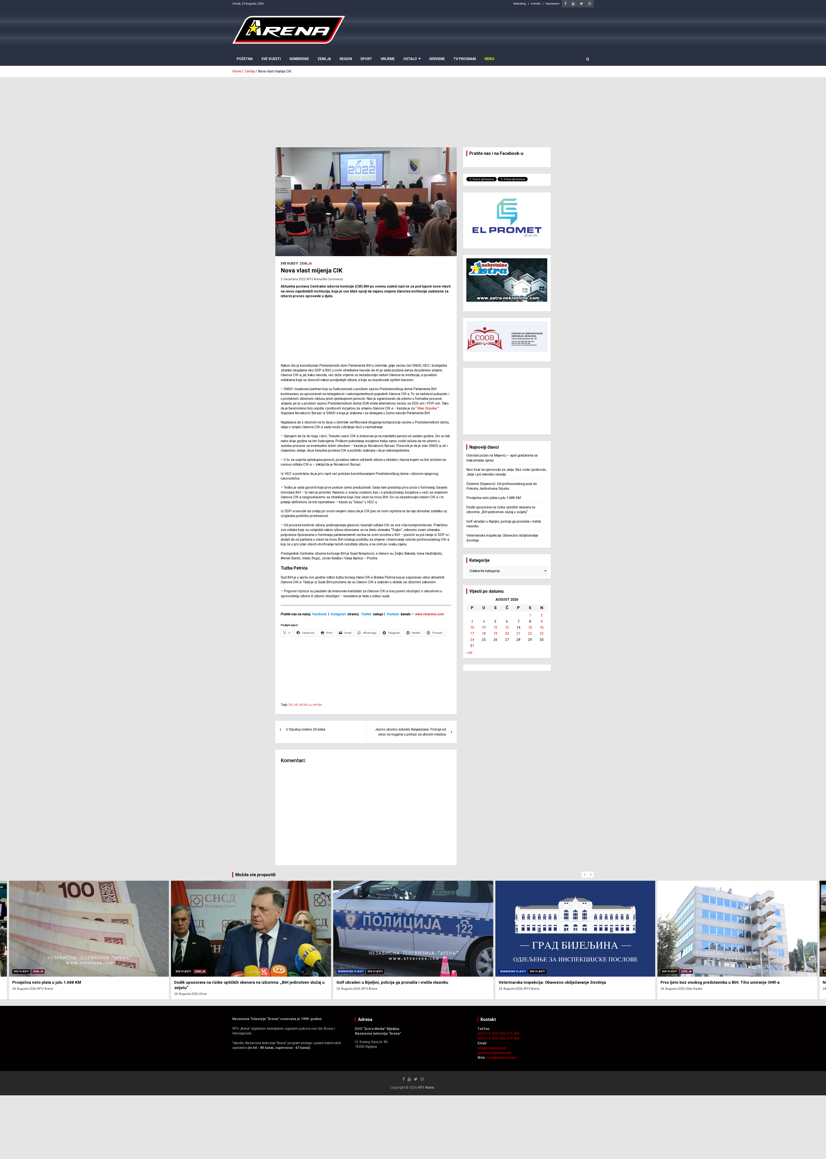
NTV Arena (314, 279)
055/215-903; (488, 1033)
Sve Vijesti (271, 59)
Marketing (519, 3)
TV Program (464, 59)
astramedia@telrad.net (494, 1053)
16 (542, 627)
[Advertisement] (413, 109)
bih (291, 704)
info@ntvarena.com (492, 1048)
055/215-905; (488, 1038)
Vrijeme (388, 59)
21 (518, 633)
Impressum (552, 3)
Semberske (299, 59)
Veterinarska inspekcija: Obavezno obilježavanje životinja (552, 982)
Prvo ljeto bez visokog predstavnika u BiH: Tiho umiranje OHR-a (720, 982)
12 (495, 627)
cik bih (303, 704)
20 (507, 633)
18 (484, 633)
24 (472, 640)
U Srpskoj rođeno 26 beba (305, 729)
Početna (245, 59)
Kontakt (536, 3)
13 (507, 627)
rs (310, 704)
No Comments (333, 279)
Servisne (437, 59)
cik (296, 704)
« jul (469, 652)
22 (530, 633)
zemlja (317, 704)
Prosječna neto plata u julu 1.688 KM (493, 498)
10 (472, 627)
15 (530, 627)
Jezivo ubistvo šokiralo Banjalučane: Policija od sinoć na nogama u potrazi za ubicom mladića (410, 731)
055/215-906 (509, 1038)
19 (495, 633)
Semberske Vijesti (351, 971)
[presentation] (584, 875)
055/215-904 (509, 1033)
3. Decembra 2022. (293, 279)
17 (472, 633)
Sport (366, 59)
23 (542, 633)
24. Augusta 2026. (24, 988)
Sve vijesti (289, 263)
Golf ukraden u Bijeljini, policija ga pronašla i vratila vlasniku (392, 982)
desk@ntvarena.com (501, 1058)
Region (346, 59)
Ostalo (410, 59)
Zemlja (324, 59)
